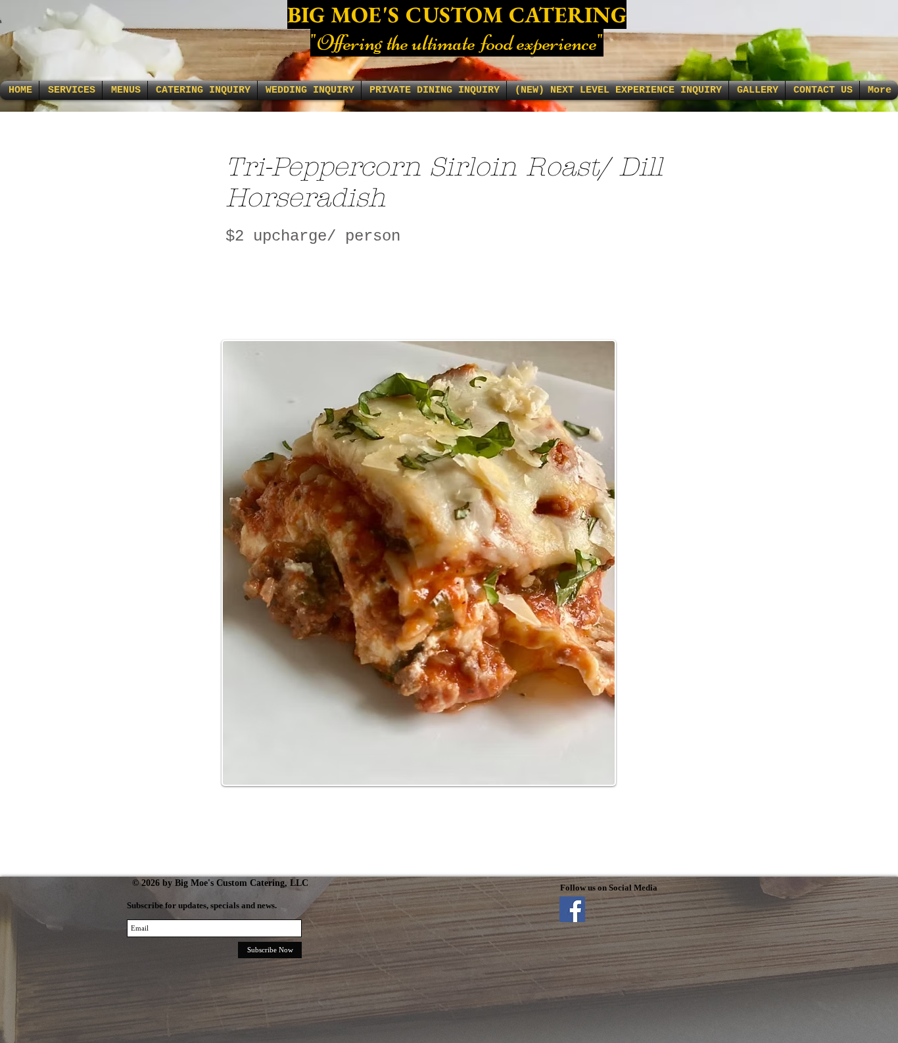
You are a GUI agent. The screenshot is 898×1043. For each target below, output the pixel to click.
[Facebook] (572, 909)
